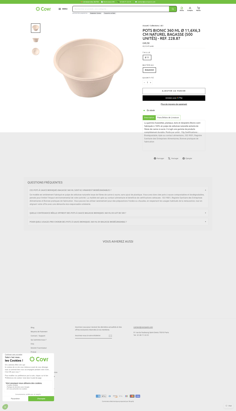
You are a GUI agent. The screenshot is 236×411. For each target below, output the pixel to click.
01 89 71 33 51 (124, 2)
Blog (32, 328)
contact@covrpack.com (145, 2)
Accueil (145, 26)
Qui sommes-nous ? (39, 340)
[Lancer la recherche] (173, 9)
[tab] (149, 117)
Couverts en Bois (109, 13)
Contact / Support (38, 336)
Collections (154, 26)
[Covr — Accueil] (43, 9)
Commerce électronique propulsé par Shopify (118, 401)
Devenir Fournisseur (39, 348)
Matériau (148, 65)
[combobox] (121, 9)
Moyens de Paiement (39, 332)
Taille (146, 52)
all (161, 26)
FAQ (32, 344)
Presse (33, 352)
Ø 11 (147, 57)
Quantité (148, 78)
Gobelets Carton (95, 13)
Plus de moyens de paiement (174, 104)
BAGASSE (149, 70)
